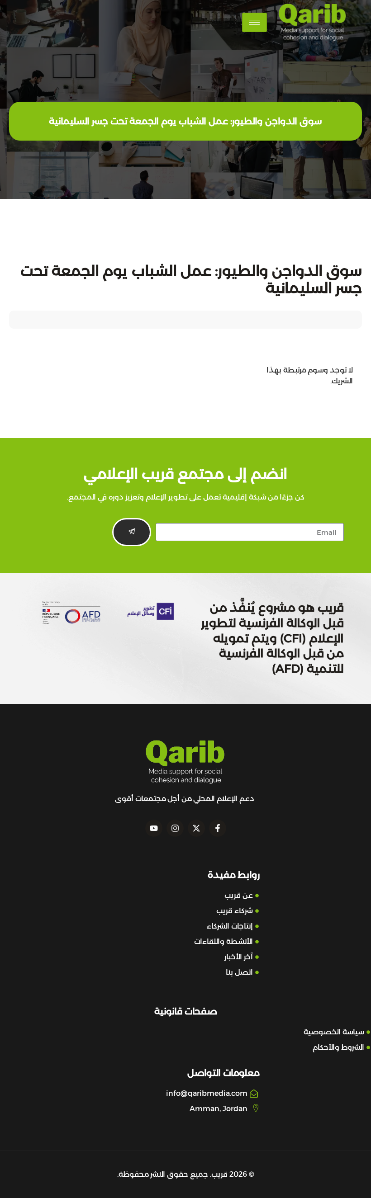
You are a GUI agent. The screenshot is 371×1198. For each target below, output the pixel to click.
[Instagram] (175, 828)
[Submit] (131, 532)
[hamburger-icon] (254, 22)
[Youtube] (153, 828)
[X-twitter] (196, 828)
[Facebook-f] (217, 828)
